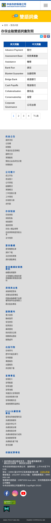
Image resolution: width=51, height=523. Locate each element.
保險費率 (9, 222)
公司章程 (9, 183)
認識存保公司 (11, 424)
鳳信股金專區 (11, 304)
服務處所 (9, 340)
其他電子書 (10, 368)
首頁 (6, 25)
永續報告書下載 (12, 441)
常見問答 (9, 322)
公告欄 (8, 144)
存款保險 (9, 215)
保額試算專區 (13, 452)
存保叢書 (9, 358)
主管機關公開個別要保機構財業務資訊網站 (13, 278)
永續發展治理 (11, 427)
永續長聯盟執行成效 (13, 434)
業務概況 (9, 190)
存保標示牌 (10, 200)
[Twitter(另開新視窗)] (41, 36)
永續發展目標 (11, 431)
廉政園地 (9, 329)
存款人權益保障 (12, 229)
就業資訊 (9, 326)
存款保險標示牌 (12, 397)
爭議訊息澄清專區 (13, 151)
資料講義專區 (11, 260)
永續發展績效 (11, 420)
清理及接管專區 (12, 295)
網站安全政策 (10, 463)
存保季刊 (9, 351)
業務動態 (9, 158)
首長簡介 (9, 179)
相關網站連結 (11, 336)
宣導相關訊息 (11, 400)
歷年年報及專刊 (12, 354)
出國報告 (9, 365)
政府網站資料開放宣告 (14, 461)
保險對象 (9, 218)
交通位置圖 (45, 472)
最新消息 (9, 140)
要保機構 (10, 245)
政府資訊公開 (11, 333)
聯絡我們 (9, 319)
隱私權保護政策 (34, 461)
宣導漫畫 (9, 386)
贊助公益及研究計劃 (13, 161)
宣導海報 (9, 390)
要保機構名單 (11, 249)
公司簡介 (10, 172)
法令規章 (9, 238)
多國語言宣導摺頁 (13, 393)
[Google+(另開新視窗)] (45, 36)
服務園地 (10, 311)
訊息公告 (10, 136)
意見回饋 (9, 445)
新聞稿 (8, 147)
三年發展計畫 (11, 193)
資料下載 (9, 252)
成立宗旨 (9, 176)
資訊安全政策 (25, 463)
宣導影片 (9, 379)
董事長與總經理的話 (13, 417)
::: (2, 23)
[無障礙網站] (9, 503)
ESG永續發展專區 (13, 412)
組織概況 (9, 186)
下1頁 (36, 116)
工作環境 (9, 197)
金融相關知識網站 (13, 404)
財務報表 (9, 165)
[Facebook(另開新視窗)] (48, 36)
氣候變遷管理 (11, 438)
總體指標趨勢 (11, 273)
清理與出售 (12, 288)
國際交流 (9, 154)
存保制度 (10, 211)
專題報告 (9, 361)
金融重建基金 (11, 291)
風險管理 (9, 225)
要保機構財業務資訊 (14, 268)
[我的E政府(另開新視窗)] (6, 510)
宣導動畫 (9, 383)
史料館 (8, 204)
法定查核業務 (11, 256)
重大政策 (9, 315)
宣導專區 (10, 376)
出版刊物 (10, 347)
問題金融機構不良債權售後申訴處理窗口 (13, 299)
